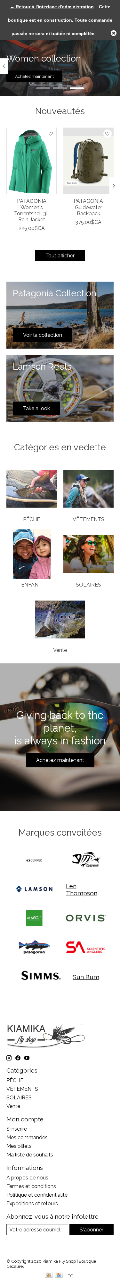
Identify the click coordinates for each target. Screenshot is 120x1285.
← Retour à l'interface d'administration (52, 6)
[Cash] (49, 1276)
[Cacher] (113, 33)
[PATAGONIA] (34, 947)
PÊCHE (31, 519)
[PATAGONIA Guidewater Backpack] (88, 161)
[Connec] (34, 860)
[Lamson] (34, 889)
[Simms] (41, 976)
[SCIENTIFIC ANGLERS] (86, 947)
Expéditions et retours (32, 1203)
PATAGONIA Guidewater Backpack (88, 207)
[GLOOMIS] (86, 860)
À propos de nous (27, 1178)
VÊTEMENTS (88, 519)
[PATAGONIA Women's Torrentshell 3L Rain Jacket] (31, 161)
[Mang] (34, 918)
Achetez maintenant (34, 76)
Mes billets (19, 1146)
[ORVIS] (86, 918)
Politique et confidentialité (37, 1195)
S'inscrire (16, 1129)
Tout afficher (60, 256)
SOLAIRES (88, 585)
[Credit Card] (59, 1276)
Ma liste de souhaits (29, 1155)
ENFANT (31, 585)
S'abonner (91, 1230)
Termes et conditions (31, 1186)
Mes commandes (27, 1137)
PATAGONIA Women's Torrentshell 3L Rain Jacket (31, 210)
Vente (60, 650)
